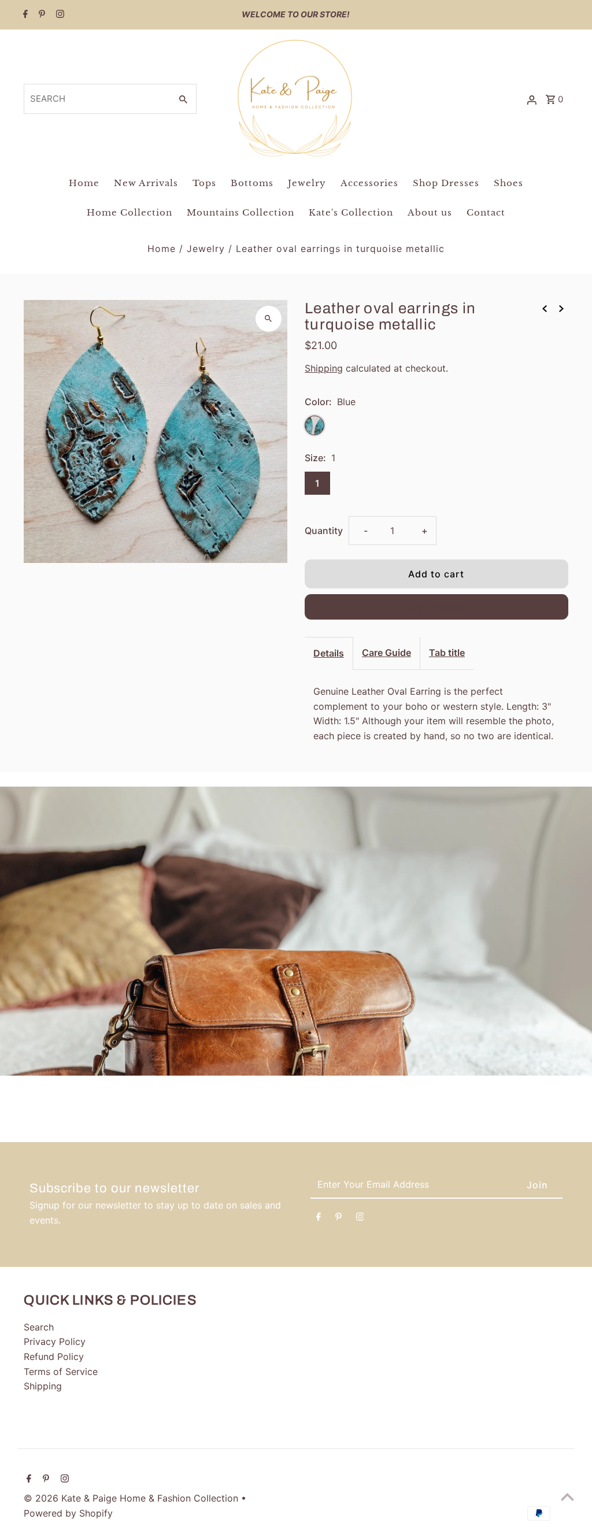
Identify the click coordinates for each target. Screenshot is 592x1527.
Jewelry (307, 182)
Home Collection (129, 212)
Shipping (324, 368)
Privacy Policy (55, 1341)
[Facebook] (24, 15)
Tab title (447, 652)
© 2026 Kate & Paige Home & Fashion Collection (132, 1498)
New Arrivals (146, 182)
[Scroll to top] (567, 1497)
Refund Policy (54, 1356)
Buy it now (436, 608)
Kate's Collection (351, 212)
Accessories (369, 182)
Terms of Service (61, 1371)
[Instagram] (58, 15)
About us (430, 212)
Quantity (324, 530)
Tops (204, 182)
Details (328, 653)
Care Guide (386, 652)
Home (84, 182)
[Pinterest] (40, 15)
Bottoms (252, 182)
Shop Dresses (446, 182)
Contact (486, 212)
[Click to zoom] (269, 319)
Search (39, 1327)
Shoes (508, 182)
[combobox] (96, 98)
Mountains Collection (240, 212)
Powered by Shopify (68, 1513)
